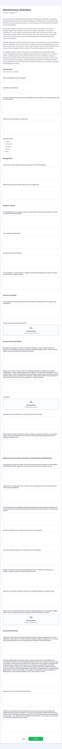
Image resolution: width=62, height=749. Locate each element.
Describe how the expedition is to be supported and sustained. (22, 414)
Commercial (8, 144)
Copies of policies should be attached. (15, 323)
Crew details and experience (12, 233)
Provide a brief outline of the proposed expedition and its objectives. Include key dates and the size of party (31, 98)
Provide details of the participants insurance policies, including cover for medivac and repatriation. (29, 302)
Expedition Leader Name (10, 88)
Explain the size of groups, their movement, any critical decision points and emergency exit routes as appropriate (30, 486)
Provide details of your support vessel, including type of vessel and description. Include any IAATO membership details (30, 212)
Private (7, 141)
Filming (7, 149)
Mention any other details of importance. (15, 119)
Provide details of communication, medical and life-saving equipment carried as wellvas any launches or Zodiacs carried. (30, 273)
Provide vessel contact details (12, 253)
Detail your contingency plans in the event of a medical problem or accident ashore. (29, 591)
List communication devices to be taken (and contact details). (22, 550)
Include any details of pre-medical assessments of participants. (22, 530)
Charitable (8, 146)
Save (23, 739)
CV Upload (6, 397)
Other (7, 151)
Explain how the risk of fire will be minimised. (17, 691)
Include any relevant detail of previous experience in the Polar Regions (24, 165)
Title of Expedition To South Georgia (14, 78)
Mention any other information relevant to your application (21, 184)
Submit (36, 739)
